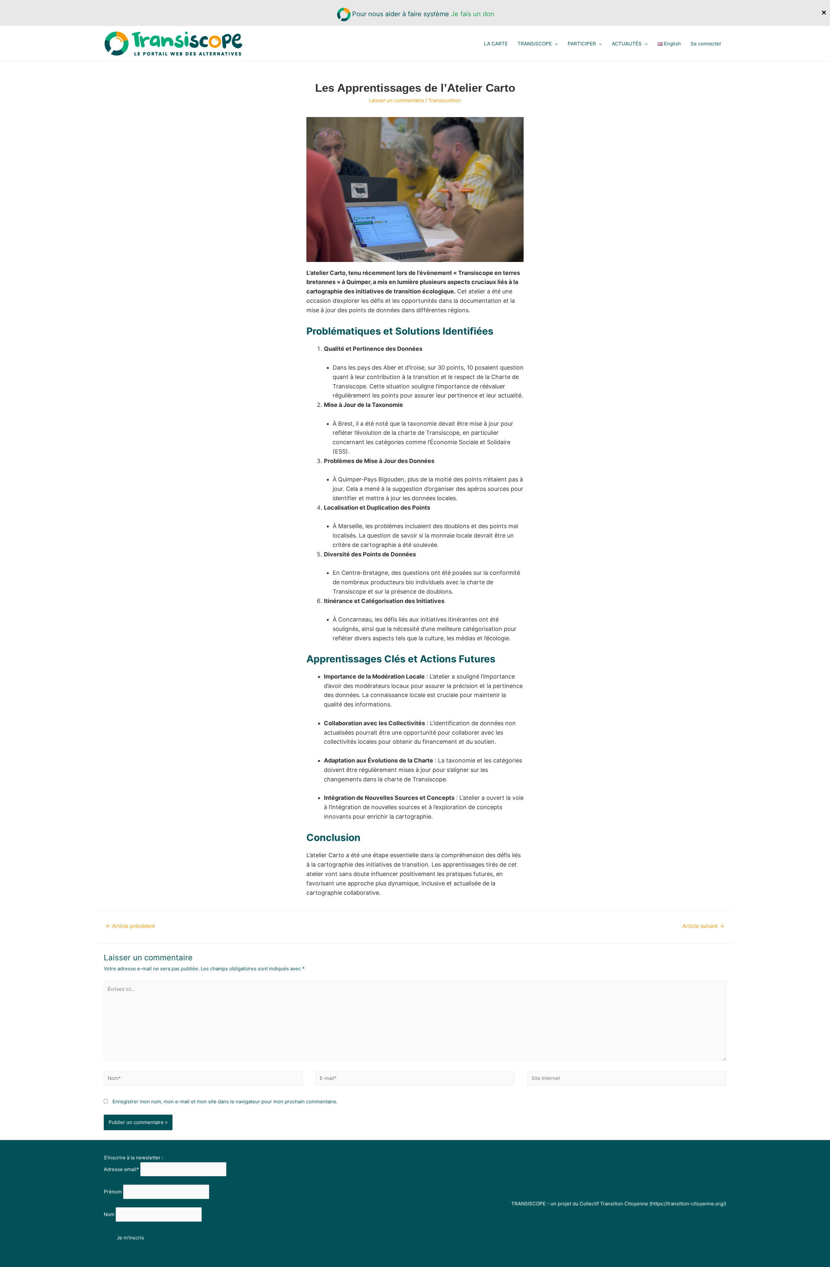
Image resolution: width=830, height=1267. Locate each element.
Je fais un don (472, 14)
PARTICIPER (582, 44)
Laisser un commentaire (396, 100)
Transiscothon (444, 100)
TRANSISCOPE (534, 44)
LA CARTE (496, 44)
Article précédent (130, 926)
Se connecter (706, 44)
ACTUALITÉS (627, 44)
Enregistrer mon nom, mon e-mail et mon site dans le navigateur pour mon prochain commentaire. (225, 1101)
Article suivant (703, 926)
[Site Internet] (627, 1079)
